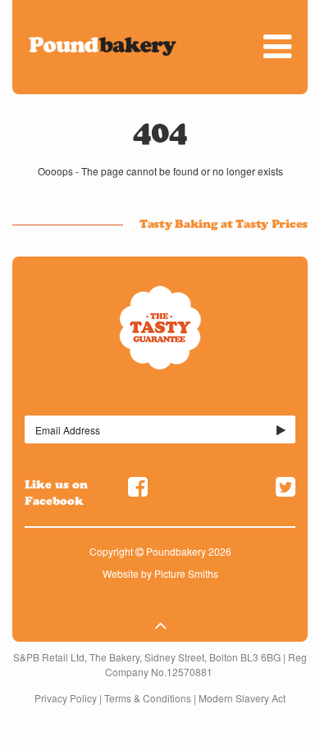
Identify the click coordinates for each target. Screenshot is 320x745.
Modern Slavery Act (242, 698)
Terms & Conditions (147, 698)
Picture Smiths (186, 573)
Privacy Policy (65, 698)
